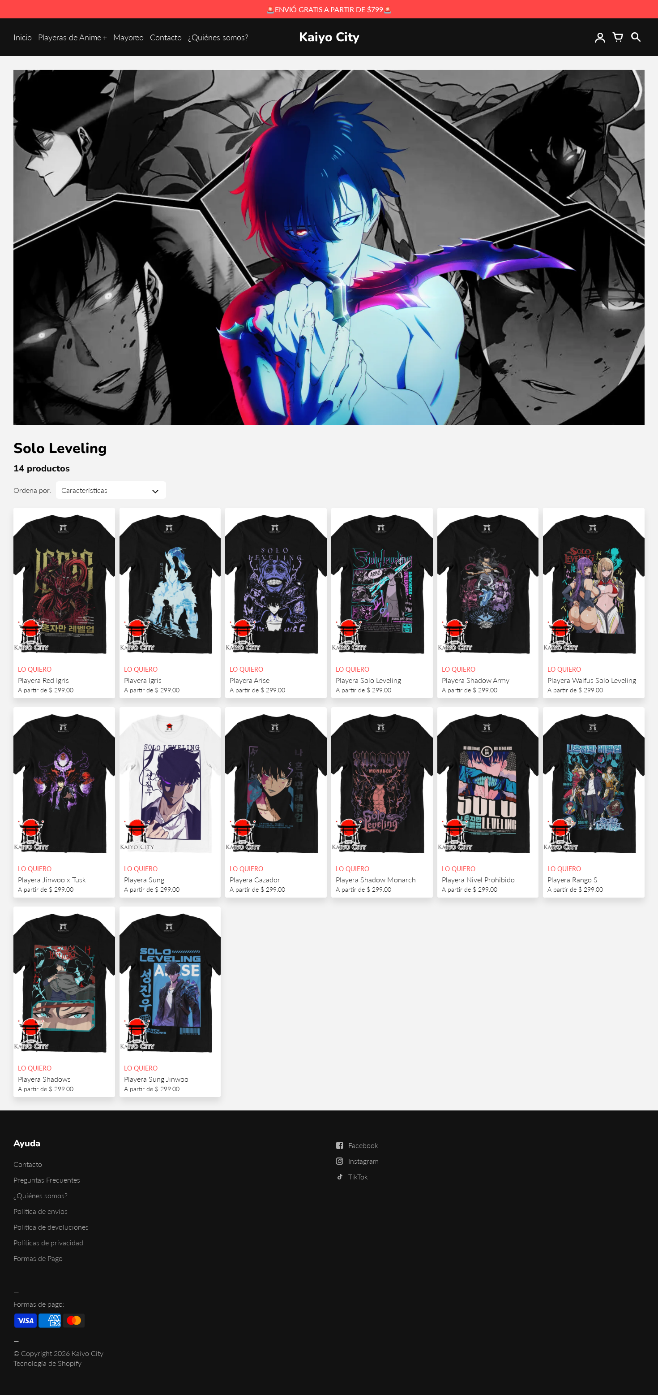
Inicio (22, 37)
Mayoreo (128, 37)
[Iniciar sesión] (600, 37)
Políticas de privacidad (48, 1242)
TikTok (358, 1176)
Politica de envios (40, 1211)
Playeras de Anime (69, 37)
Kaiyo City (87, 1353)
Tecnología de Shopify (47, 1363)
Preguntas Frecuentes (46, 1179)
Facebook (363, 1145)
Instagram (363, 1161)
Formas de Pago (38, 1258)
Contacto (166, 37)
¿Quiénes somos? (218, 37)
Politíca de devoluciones (51, 1226)
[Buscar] (636, 37)
